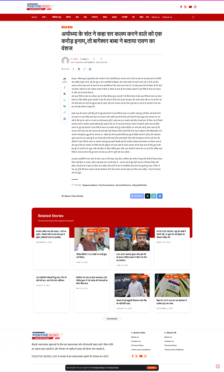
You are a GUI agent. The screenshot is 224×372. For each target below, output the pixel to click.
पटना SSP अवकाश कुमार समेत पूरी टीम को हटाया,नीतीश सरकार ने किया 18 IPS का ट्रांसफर (131, 257)
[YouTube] (190, 7)
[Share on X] (78, 69)
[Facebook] (181, 7)
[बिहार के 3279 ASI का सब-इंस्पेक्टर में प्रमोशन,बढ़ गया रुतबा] (172, 285)
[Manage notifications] (218, 366)
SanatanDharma (123, 185)
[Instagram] (195, 7)
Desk (75, 59)
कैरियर (176, 277)
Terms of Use (113, 368)
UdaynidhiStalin (139, 185)
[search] (194, 17)
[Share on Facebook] (73, 69)
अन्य (168, 277)
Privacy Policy (98, 368)
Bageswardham (90, 185)
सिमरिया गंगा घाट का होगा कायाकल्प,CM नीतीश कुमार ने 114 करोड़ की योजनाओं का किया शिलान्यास (92, 280)
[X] (185, 7)
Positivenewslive (106, 185)
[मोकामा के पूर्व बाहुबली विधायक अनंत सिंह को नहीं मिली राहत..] (132, 285)
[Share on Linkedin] (64, 106)
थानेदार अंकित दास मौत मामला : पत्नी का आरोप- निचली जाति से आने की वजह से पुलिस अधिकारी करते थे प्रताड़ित (51, 234)
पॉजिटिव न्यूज (92, 231)
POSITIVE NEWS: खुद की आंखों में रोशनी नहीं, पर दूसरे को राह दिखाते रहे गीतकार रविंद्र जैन (171, 234)
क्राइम (134, 277)
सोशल (70, 27)
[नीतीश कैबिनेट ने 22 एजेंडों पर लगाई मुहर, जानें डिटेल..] (91, 239)
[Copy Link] (84, 69)
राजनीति (64, 27)
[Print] (90, 69)
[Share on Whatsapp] (64, 100)
